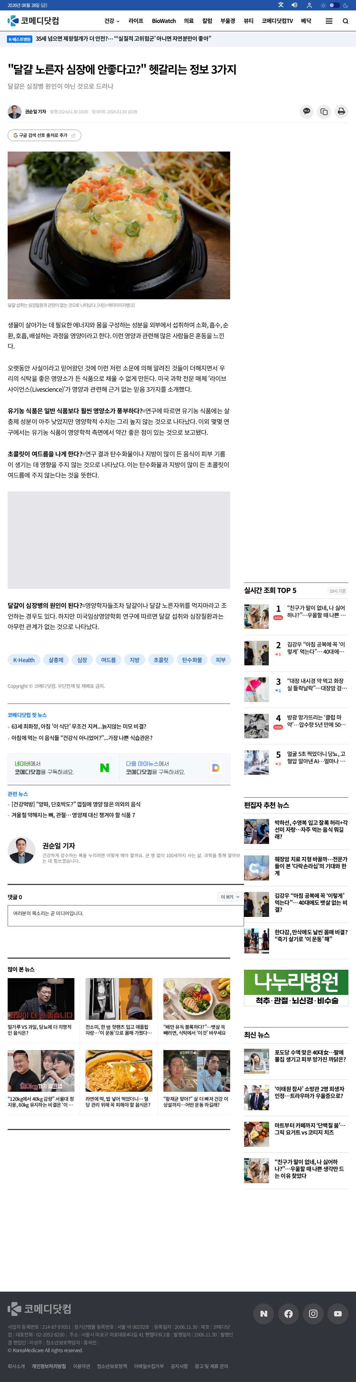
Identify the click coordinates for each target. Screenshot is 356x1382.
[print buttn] (341, 111)
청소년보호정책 (112, 1366)
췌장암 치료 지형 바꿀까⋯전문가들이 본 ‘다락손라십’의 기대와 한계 (311, 866)
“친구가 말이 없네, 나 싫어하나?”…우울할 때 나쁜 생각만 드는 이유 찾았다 (316, 611)
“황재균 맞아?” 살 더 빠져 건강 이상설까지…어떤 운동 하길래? (195, 1102)
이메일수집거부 (149, 1366)
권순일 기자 (58, 845)
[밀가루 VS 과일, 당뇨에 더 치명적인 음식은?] (41, 999)
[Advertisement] (296, 1243)
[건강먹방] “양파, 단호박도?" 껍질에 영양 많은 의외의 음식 (75, 804)
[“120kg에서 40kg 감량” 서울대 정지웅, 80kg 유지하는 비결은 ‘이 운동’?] (41, 1071)
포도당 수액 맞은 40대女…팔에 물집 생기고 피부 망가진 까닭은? (310, 1055)
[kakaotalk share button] (306, 111)
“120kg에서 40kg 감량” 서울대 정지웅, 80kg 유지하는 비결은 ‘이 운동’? (41, 1102)
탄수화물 (192, 660)
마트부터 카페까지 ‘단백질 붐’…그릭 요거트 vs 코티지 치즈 (310, 1128)
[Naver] (263, 1314)
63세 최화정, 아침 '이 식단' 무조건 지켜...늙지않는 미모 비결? (78, 726)
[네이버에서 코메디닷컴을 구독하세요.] (63, 768)
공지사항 (179, 1366)
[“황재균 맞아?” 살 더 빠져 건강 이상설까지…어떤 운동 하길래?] (196, 1071)
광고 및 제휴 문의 (211, 1366)
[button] (283, 5)
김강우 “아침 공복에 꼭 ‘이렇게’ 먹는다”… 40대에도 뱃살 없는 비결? (316, 648)
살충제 (56, 660)
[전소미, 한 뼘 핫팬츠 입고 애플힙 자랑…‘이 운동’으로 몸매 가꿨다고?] (119, 999)
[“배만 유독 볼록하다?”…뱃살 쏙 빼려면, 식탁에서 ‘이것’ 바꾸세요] (196, 999)
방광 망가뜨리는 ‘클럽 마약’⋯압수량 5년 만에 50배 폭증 (316, 721)
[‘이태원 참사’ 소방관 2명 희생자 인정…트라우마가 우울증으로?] (256, 1097)
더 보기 (227, 897)
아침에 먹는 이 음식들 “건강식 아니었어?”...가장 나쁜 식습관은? (81, 738)
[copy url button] (324, 112)
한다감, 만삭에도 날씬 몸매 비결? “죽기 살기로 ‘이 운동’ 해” (311, 935)
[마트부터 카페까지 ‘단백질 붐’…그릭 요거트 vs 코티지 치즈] (256, 1134)
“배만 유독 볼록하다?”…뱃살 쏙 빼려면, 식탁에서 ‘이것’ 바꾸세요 (194, 1030)
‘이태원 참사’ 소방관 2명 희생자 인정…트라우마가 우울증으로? (309, 1092)
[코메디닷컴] (288, 1314)
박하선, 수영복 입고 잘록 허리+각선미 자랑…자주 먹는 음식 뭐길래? (311, 829)
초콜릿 (161, 660)
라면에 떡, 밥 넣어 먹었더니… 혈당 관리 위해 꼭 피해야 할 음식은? (118, 1102)
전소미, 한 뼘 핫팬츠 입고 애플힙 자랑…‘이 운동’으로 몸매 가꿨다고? (117, 1030)
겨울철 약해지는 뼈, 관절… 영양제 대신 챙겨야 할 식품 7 (73, 815)
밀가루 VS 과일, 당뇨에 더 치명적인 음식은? (39, 1030)
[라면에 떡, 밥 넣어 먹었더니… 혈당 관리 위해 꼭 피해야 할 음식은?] (119, 1071)
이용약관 (81, 1366)
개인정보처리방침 (49, 1366)
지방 (134, 660)
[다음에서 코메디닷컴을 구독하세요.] (174, 768)
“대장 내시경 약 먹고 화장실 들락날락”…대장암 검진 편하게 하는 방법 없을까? (317, 684)
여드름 (108, 660)
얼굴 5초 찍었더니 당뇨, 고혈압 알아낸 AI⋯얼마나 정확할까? (316, 757)
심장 (82, 660)
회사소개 (16, 1366)
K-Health (24, 660)
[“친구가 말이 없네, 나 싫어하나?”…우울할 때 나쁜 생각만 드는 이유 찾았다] (256, 1170)
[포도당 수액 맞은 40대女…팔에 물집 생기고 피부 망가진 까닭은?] (256, 1061)
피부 (221, 660)
